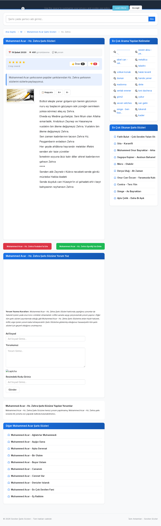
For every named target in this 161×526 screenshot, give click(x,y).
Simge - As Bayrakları (129, 191)
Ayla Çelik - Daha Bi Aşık (130, 198)
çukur (141, 96)
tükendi (142, 109)
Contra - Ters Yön (127, 184)
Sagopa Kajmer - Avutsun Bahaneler (137, 157)
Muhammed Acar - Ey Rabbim (27, 496)
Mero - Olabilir (125, 164)
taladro (142, 65)
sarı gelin (143, 103)
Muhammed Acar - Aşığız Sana (28, 441)
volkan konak (124, 72)
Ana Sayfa (11, 32)
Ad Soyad (11, 333)
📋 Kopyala (47, 92)
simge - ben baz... (123, 111)
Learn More (120, 8)
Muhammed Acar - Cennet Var (28, 476)
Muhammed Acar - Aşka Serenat (29, 448)
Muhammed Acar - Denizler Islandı (30, 482)
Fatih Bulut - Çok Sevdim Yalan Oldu (137, 136)
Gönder (12, 389)
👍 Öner (77, 64)
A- (67, 92)
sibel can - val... (122, 61)
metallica (142, 59)
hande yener (145, 78)
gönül (120, 96)
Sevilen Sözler (151, 519)
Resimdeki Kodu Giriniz (18, 377)
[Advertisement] (20, 152)
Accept (135, 8)
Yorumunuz (12, 345)
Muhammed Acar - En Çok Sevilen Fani (32, 489)
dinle (140, 84)
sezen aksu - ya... (145, 51)
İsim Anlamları (135, 519)
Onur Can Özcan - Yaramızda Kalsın (137, 177)
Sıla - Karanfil (125, 143)
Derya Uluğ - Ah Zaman (130, 171)
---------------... (123, 51)
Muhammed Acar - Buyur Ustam (28, 462)
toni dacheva (145, 90)
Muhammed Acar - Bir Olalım (27, 455)
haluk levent (144, 72)
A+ (59, 92)
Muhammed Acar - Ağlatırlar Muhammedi (33, 435)
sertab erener (124, 90)
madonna (121, 84)
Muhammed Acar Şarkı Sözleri (41, 32)
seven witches (124, 103)
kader (141, 115)
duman (120, 78)
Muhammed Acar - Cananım (26, 469)
